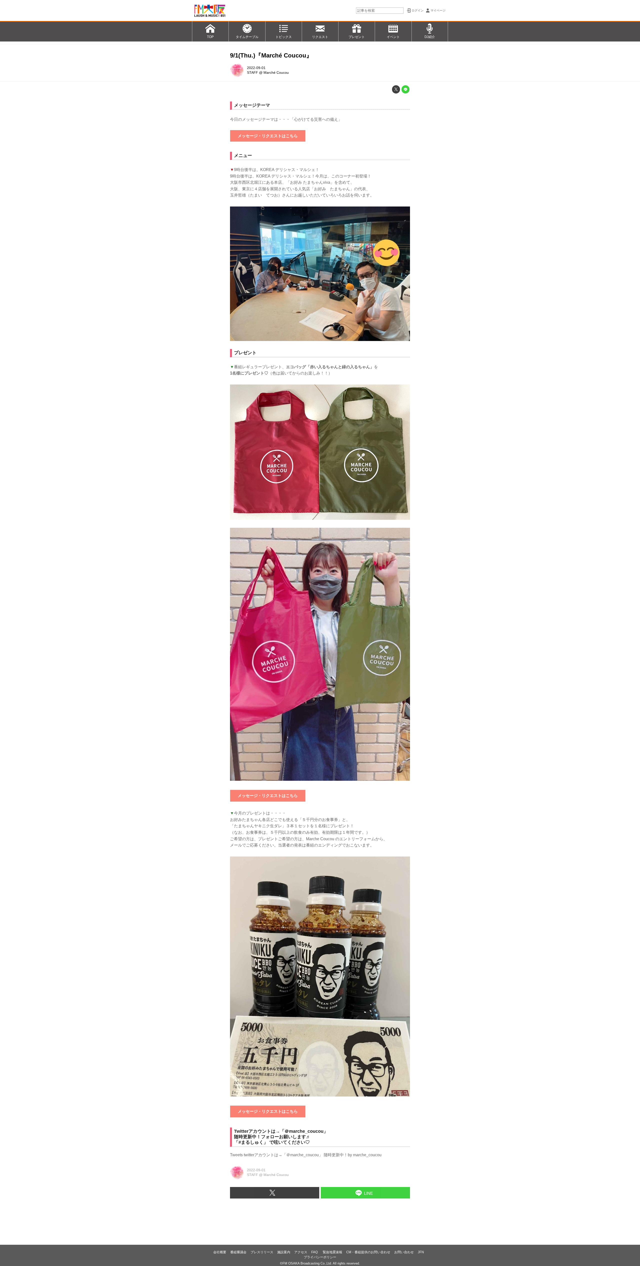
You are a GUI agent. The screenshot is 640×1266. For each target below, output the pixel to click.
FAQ (315, 1252)
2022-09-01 (256, 68)
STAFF (252, 72)
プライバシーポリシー (320, 1257)
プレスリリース (261, 1252)
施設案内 (283, 1252)
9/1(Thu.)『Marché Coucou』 (271, 55)
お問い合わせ (404, 1252)
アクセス (300, 1252)
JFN (421, 1252)
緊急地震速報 (332, 1252)
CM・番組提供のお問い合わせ (368, 1252)
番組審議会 (238, 1252)
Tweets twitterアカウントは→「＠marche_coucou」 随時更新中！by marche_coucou (306, 1155)
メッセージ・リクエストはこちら (268, 136)
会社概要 (219, 1252)
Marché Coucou (276, 72)
